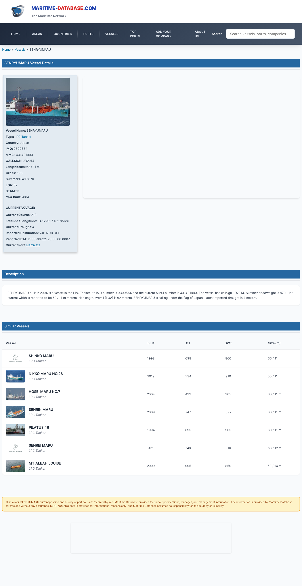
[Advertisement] (151, 537)
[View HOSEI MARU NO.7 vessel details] (15, 394)
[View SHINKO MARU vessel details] (15, 358)
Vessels (20, 49)
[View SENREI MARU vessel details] (15, 448)
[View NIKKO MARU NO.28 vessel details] (15, 376)
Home (6, 49)
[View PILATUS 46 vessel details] (15, 430)
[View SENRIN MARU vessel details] (15, 412)
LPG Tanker (23, 136)
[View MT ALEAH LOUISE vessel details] (15, 466)
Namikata (33, 245)
